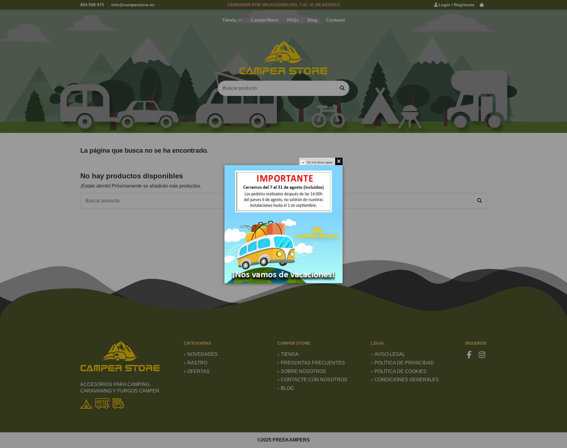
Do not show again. (320, 162)
